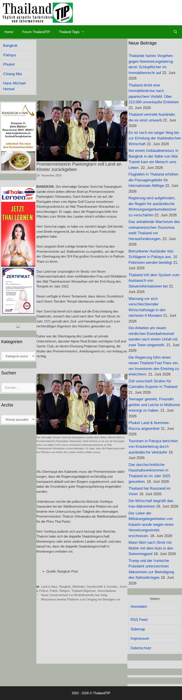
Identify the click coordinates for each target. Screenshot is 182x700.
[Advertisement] (81, 70)
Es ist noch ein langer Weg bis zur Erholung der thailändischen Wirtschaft (155, 138)
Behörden (79, 586)
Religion (64, 590)
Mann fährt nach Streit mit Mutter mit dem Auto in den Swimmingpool (151, 548)
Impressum (140, 638)
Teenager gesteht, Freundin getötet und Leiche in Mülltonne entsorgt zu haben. (154, 405)
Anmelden (139, 606)
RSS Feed (139, 620)
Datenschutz (141, 648)
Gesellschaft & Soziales (102, 586)
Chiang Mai (12, 74)
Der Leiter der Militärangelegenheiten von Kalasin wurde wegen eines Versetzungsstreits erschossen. (151, 524)
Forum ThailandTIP (36, 32)
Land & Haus (49, 586)
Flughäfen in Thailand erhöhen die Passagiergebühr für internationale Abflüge (153, 180)
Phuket (9, 64)
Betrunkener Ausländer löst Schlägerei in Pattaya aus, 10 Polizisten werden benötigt (153, 257)
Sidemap (138, 629)
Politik (54, 590)
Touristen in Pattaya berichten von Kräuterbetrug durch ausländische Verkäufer (153, 446)
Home (8, 32)
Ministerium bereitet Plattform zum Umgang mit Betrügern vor (80, 599)
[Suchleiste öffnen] (175, 32)
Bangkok (65, 586)
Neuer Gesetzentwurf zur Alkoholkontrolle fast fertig (74, 595)
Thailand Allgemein (83, 590)
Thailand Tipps (69, 32)
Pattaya (9, 55)
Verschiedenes (106, 590)
